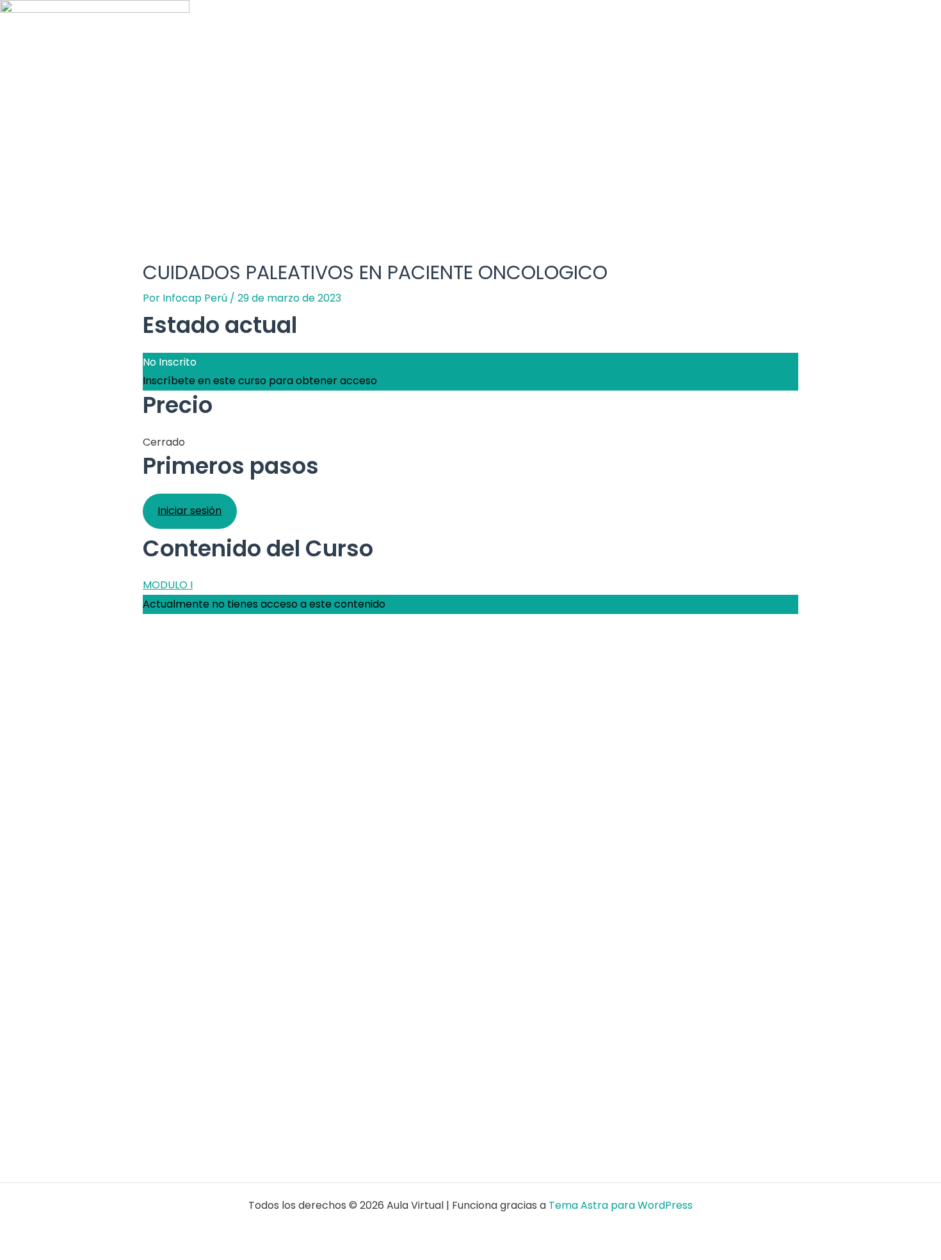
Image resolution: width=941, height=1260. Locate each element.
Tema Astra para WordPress (621, 1205)
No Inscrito (170, 362)
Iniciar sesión (189, 510)
